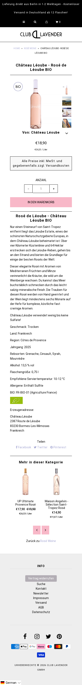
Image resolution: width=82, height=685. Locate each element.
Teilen (41, 441)
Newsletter (41, 593)
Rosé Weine (30, 48)
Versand (41, 602)
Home (16, 48)
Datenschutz (41, 612)
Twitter (42, 447)
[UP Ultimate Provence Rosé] (25, 494)
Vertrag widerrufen (41, 578)
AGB (41, 607)
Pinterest (59, 447)
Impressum (41, 598)
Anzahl (41, 180)
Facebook (24, 447)
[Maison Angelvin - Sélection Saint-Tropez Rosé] (56, 494)
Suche (41, 584)
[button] (10, 682)
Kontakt (41, 588)
